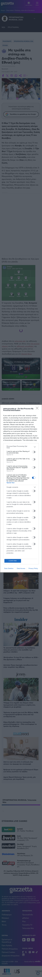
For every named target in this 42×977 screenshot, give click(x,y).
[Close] (38, 409)
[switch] (33, 452)
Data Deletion (8, 568)
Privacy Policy (33, 568)
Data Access (21, 568)
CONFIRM (13, 561)
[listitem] (21, 446)
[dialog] (21, 488)
